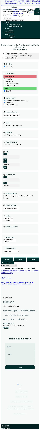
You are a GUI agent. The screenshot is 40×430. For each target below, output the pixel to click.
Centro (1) (9, 103)
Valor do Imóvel (10, 175)
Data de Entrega (11, 205)
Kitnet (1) (9, 81)
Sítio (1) (8, 91)
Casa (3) (9, 79)
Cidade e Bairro (10, 98)
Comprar (6, 328)
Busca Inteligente (11, 112)
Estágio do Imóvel (11, 193)
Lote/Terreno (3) (12, 83)
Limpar (20, 259)
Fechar (33, 259)
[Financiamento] (9, 240)
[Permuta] (9, 242)
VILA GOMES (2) (12, 105)
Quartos (8, 123)
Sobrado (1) (10, 86)
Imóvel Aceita (10, 237)
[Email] (20, 388)
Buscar (7, 259)
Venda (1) (9, 66)
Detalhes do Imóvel (12, 227)
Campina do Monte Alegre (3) (17, 101)
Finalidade (9, 64)
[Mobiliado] (8, 220)
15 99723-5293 (21, 397)
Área (7, 152)
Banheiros (9, 132)
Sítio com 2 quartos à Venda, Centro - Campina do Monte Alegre (19, 311)
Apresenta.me (6, 425)
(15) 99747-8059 (21, 392)
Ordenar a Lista (10, 248)
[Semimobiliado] (8, 218)
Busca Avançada (7, 263)
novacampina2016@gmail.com (21, 401)
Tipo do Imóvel (10, 74)
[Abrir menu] (1, 19)
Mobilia (8, 216)
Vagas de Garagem (11, 142)
